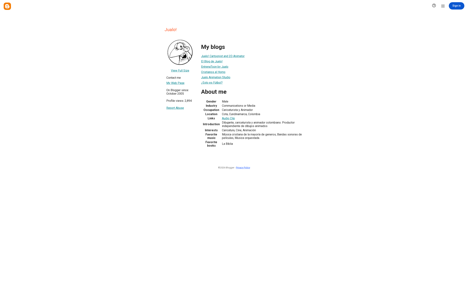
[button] (434, 5)
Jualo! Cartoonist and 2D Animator (223, 56)
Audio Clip (228, 118)
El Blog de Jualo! (212, 61)
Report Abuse (175, 108)
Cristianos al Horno (213, 72)
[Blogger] (7, 6)
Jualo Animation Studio (215, 77)
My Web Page (175, 83)
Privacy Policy (243, 167)
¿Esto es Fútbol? (212, 82)
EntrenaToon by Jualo (214, 66)
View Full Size (180, 70)
